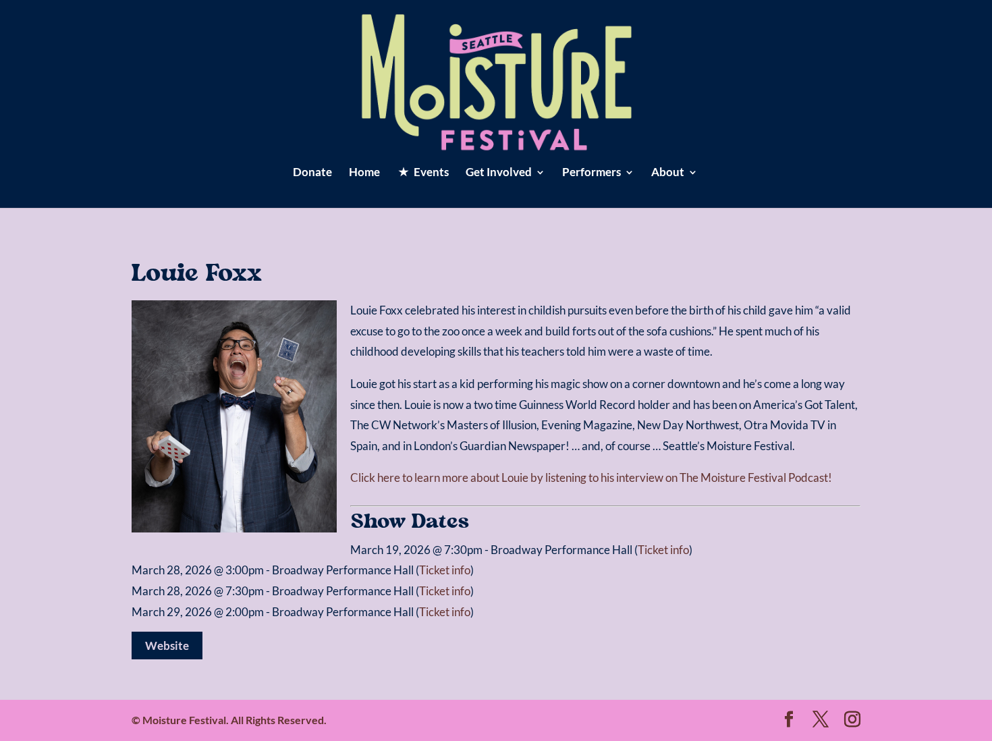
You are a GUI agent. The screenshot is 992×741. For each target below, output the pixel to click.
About (667, 173)
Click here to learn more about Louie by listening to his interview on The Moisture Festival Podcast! (591, 477)
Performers (591, 173)
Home (364, 173)
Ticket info (663, 550)
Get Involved (499, 173)
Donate (312, 173)
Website (167, 645)
